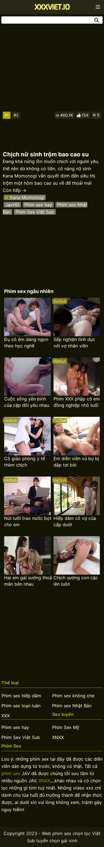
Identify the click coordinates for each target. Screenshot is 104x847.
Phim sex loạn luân (20, 705)
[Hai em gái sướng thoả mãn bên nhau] (27, 555)
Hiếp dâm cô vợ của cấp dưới (75, 521)
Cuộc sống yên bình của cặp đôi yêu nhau (26, 402)
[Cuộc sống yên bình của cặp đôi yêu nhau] (27, 376)
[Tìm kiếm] (97, 20)
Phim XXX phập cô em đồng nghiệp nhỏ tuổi (77, 402)
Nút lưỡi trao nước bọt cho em (27, 521)
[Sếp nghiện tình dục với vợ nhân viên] (77, 317)
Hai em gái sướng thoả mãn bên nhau (28, 581)
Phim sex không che (73, 695)
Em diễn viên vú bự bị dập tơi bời (76, 462)
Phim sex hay (38, 204)
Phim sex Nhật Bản (72, 705)
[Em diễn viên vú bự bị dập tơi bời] (77, 436)
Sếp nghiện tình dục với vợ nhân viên (74, 343)
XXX (5, 715)
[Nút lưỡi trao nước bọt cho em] (27, 496)
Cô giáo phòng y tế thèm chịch (24, 462)
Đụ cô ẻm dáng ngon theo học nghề (26, 343)
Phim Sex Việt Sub (35, 212)
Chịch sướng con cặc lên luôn (76, 581)
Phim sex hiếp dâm (21, 695)
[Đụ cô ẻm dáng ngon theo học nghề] (27, 317)
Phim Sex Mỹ (65, 727)
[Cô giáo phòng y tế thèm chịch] (27, 436)
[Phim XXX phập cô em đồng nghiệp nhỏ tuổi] (77, 376)
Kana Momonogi (27, 197)
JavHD (12, 204)
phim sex (10, 773)
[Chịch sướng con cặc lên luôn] (77, 555)
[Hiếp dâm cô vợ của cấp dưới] (77, 496)
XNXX (58, 737)
